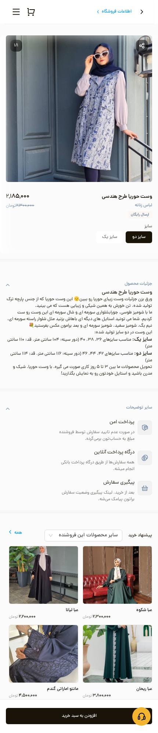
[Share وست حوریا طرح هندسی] (142, 46)
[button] (79, 285)
